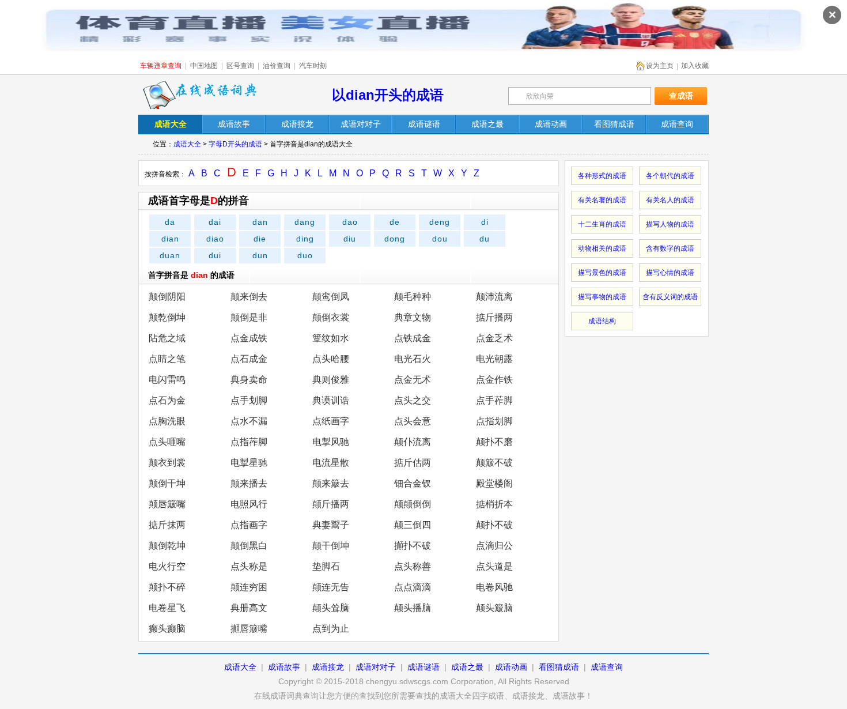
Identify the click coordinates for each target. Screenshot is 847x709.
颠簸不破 (494, 462)
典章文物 (412, 317)
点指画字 (248, 525)
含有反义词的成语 (670, 297)
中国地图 (204, 66)
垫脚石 (326, 566)
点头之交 (412, 400)
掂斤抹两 (167, 525)
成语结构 (602, 321)
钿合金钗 (412, 483)
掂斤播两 (494, 317)
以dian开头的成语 (388, 95)
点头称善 (412, 566)
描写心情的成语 (670, 273)
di (485, 222)
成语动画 (511, 667)
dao (350, 222)
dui (215, 255)
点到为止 (330, 628)
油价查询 (276, 66)
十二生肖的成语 (602, 224)
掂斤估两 (412, 462)
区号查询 (240, 66)
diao (215, 238)
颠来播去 (248, 483)
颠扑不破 (494, 525)
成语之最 (467, 667)
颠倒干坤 (167, 483)
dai (215, 222)
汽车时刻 (313, 66)
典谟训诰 (330, 400)
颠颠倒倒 (412, 504)
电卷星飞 (167, 608)
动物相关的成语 (602, 248)
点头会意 (412, 421)
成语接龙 (328, 667)
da (170, 222)
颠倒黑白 (248, 545)
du (484, 238)
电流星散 (330, 462)
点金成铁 (248, 338)
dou (440, 238)
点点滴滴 (412, 587)
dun (260, 255)
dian (170, 238)
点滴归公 (494, 545)
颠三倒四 (412, 525)
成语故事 (284, 667)
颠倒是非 (248, 317)
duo (305, 255)
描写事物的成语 (602, 297)
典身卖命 (248, 379)
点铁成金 (412, 338)
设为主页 (660, 66)
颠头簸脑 (494, 608)
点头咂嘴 (167, 442)
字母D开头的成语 (235, 144)
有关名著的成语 (602, 200)
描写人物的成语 (670, 224)
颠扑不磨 (494, 442)
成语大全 (187, 144)
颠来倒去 (248, 296)
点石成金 (248, 359)
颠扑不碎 (167, 587)
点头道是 (494, 566)
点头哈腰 (330, 359)
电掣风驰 (330, 442)
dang (304, 222)
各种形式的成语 (602, 176)
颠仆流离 (412, 442)
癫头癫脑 (167, 628)
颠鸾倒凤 (330, 296)
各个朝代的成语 (670, 176)
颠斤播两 (330, 504)
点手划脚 (248, 400)
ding (305, 238)
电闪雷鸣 (167, 379)
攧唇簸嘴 (248, 628)
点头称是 (248, 566)
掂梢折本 (494, 504)
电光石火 (412, 359)
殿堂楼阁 (494, 483)
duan (170, 255)
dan (260, 222)
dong (394, 238)
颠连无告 (330, 587)
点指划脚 (494, 421)
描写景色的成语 (602, 273)
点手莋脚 (494, 400)
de (395, 222)
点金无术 (412, 379)
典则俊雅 (330, 379)
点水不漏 (248, 421)
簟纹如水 (330, 338)
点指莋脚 (248, 442)
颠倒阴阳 (167, 296)
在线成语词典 (200, 95)
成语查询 (607, 667)
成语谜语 (423, 667)
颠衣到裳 (167, 462)
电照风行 (248, 504)
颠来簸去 (330, 483)
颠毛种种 (412, 296)
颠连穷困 (248, 587)
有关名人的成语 (670, 200)
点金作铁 (494, 379)
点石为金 (167, 400)
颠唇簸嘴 (167, 504)
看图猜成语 (559, 667)
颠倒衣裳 (330, 317)
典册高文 (248, 608)
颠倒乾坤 (167, 545)
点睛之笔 (167, 359)
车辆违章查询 (160, 66)
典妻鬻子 (330, 525)
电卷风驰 (494, 587)
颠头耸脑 (330, 608)
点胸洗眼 (167, 421)
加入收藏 (695, 66)
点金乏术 (494, 338)
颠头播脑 (412, 608)
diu (349, 238)
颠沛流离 (494, 296)
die (260, 238)
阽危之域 (167, 338)
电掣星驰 (248, 462)
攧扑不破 (412, 545)
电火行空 (167, 566)
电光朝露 (494, 359)
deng (439, 222)
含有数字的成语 (670, 248)
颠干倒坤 (330, 545)
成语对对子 (376, 667)
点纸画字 (330, 421)
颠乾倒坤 (167, 317)
